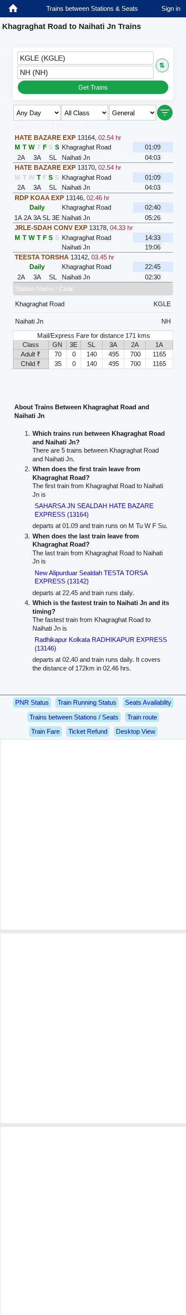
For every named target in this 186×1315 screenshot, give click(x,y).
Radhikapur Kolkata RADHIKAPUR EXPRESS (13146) (101, 644)
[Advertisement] (93, 835)
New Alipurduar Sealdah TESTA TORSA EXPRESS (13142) (91, 577)
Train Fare (45, 731)
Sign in (170, 8)
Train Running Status (87, 702)
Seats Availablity (148, 702)
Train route (142, 717)
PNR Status (32, 702)
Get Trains (93, 87)
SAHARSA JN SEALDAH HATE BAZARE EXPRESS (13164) (94, 510)
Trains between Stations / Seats (74, 717)
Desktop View (135, 731)
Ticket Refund (87, 731)
